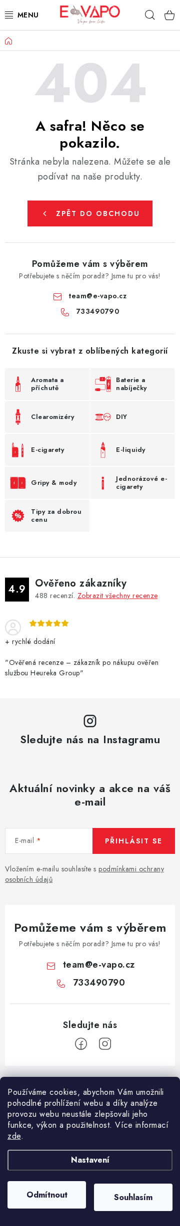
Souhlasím (133, 1197)
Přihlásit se (133, 841)
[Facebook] (81, 1044)
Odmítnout (47, 1195)
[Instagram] (105, 1044)
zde (14, 1136)
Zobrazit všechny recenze (118, 596)
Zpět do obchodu (98, 213)
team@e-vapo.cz (97, 296)
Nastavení (90, 1160)
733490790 (98, 311)
